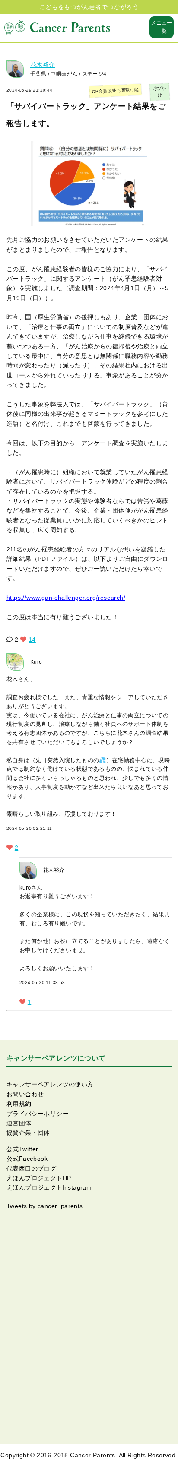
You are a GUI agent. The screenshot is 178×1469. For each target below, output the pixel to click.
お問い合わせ (25, 1094)
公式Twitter (22, 1149)
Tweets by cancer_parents (44, 1206)
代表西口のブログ (31, 1168)
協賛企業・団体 (28, 1132)
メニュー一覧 (161, 27)
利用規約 (19, 1103)
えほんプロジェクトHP (38, 1178)
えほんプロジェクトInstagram (49, 1187)
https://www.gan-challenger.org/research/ (65, 597)
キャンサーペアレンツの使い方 (50, 1084)
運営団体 (19, 1123)
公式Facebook (27, 1158)
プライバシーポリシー (37, 1113)
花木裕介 (42, 64)
